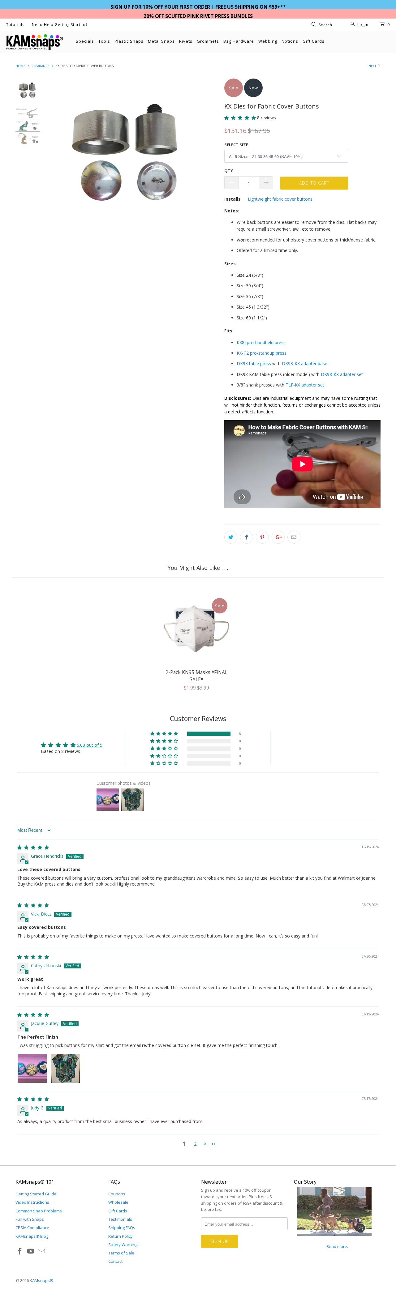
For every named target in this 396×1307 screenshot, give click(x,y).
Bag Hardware (238, 41)
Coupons (116, 1194)
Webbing (267, 41)
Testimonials (120, 1219)
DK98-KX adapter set (342, 374)
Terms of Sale (121, 1253)
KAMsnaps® (42, 1280)
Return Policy (120, 1236)
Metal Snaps (161, 41)
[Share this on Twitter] (230, 537)
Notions (290, 41)
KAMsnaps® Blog (31, 1236)
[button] (240, 118)
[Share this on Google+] (278, 537)
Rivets (185, 41)
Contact (115, 1261)
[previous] (59, 196)
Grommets (208, 41)
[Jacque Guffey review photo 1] (32, 1068)
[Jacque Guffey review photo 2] (65, 1068)
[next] (209, 196)
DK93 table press (254, 363)
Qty (228, 170)
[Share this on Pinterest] (262, 537)
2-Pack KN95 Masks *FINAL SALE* (196, 629)
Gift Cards (314, 41)
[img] (33, 847)
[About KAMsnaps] (334, 1239)
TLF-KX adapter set (305, 385)
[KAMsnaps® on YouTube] (31, 1251)
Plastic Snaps (129, 41)
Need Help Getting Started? (60, 24)
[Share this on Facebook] (246, 537)
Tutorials (15, 24)
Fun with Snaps (29, 1219)
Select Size (236, 144)
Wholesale (118, 1202)
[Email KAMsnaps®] (41, 1251)
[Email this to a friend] (293, 537)
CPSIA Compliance (32, 1227)
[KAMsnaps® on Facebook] (20, 1251)
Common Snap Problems (38, 1211)
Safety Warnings (124, 1244)
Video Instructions (32, 1202)
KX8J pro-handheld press (261, 342)
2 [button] (195, 1144)
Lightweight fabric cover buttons (280, 199)
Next (372, 66)
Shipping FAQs (121, 1227)
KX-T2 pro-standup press (261, 353)
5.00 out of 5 (89, 745)
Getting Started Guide (35, 1194)
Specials (85, 41)
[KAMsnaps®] (34, 42)
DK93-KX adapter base (304, 363)
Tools (104, 41)
